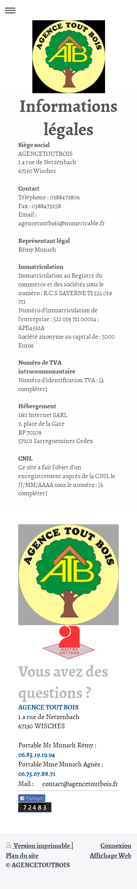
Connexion (115, 845)
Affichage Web (110, 855)
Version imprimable (42, 845)
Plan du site (22, 855)
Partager (34, 798)
